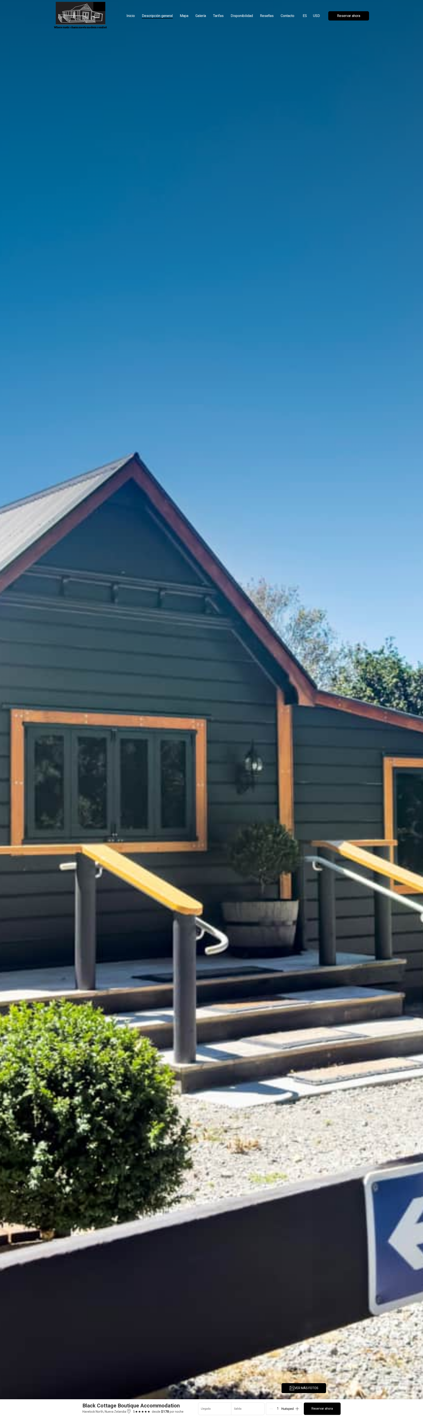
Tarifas (218, 16)
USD (316, 16)
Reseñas (267, 16)
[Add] (297, 1408)
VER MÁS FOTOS (306, 1388)
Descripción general (157, 16)
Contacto (287, 16)
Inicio (130, 16)
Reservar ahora (348, 16)
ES (305, 16)
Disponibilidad (242, 16)
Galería (200, 16)
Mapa (184, 16)
